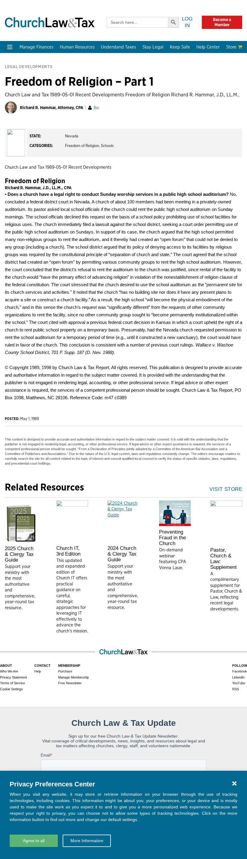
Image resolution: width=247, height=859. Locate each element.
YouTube (238, 683)
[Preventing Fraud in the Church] (175, 513)
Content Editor (71, 179)
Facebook (239, 671)
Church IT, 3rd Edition (68, 551)
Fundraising (20, 100)
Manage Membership (73, 677)
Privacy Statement (13, 677)
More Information (86, 840)
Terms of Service (12, 683)
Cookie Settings (11, 689)
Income (110, 100)
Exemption (114, 86)
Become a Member (222, 22)
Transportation (213, 115)
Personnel (65, 108)
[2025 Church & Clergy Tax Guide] (21, 521)
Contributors (69, 215)
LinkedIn (238, 677)
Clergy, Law (162, 100)
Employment (68, 93)
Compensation (70, 86)
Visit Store (225, 489)
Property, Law (164, 137)
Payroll (62, 100)
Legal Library (163, 129)
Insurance (208, 108)
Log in (187, 22)
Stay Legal (152, 47)
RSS (235, 689)
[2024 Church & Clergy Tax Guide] (123, 521)
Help (37, 671)
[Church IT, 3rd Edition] (72, 521)
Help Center (208, 47)
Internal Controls (25, 108)
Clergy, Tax (114, 79)
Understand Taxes (118, 47)
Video (14, 194)
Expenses (112, 93)
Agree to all (34, 840)
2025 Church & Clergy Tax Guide (19, 554)
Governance (163, 108)
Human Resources (77, 47)
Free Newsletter (70, 683)
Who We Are (69, 155)
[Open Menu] (10, 47)
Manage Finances (36, 47)
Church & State (166, 93)
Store (231, 47)
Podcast (16, 172)
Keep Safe (180, 47)
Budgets (16, 79)
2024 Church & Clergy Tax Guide (122, 554)
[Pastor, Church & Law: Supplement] (226, 522)
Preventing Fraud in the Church (172, 537)
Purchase (65, 671)
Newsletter (19, 165)
